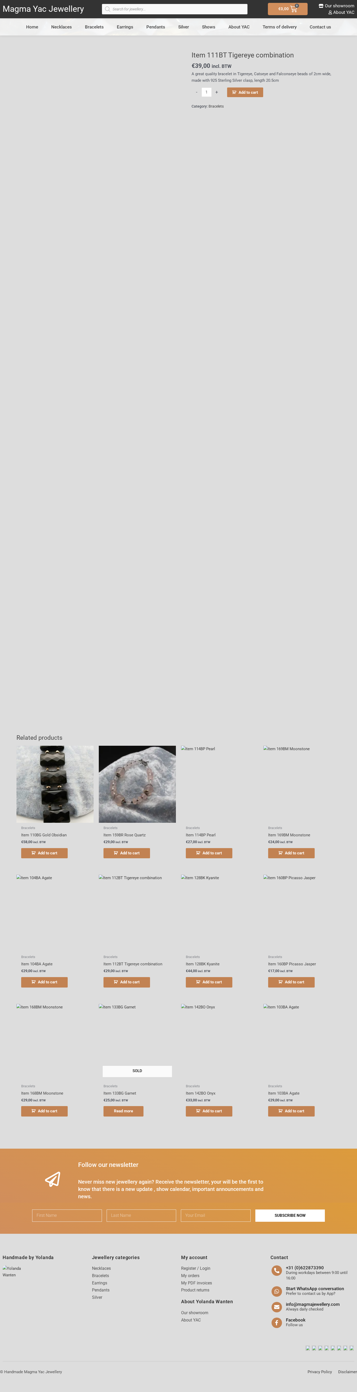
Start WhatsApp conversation (315, 1288)
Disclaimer (347, 1372)
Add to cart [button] (47, 853)
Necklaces (61, 27)
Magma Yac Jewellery (43, 9)
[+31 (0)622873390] (277, 1270)
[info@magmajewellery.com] (277, 1307)
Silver (183, 27)
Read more (123, 1111)
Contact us (320, 27)
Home (32, 27)
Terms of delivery (280, 27)
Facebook (296, 1320)
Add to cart (248, 92)
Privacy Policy (320, 1372)
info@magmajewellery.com (313, 1304)
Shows (208, 27)
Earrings (125, 27)
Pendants (155, 27)
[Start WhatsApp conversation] (277, 1291)
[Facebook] (277, 1323)
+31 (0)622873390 (305, 1267)
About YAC (239, 27)
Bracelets (94, 27)
